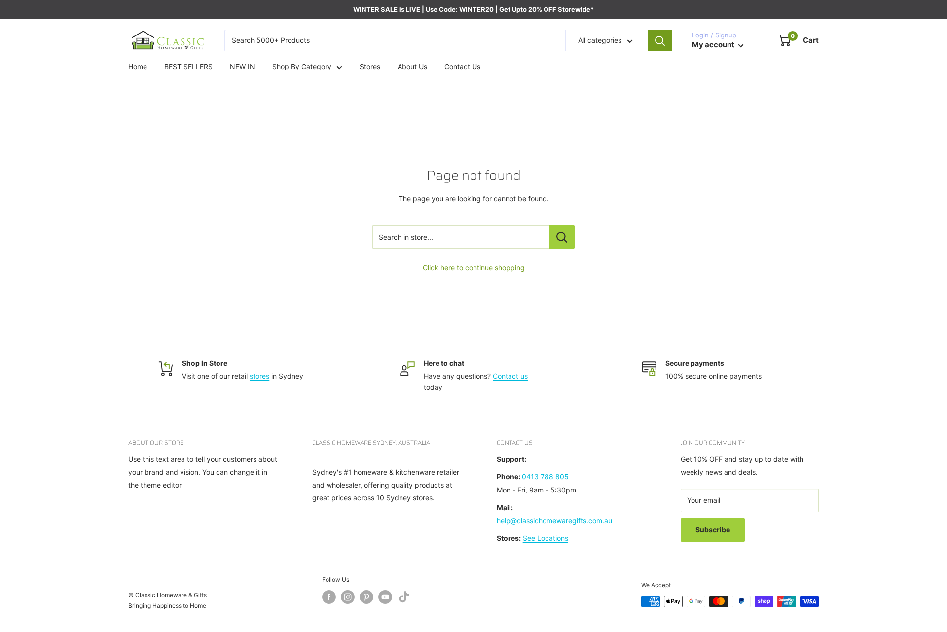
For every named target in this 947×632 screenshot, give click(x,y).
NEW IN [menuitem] (242, 67)
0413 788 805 (545, 476)
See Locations (545, 538)
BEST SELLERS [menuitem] (188, 67)
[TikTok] (404, 598)
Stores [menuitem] (370, 67)
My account (714, 45)
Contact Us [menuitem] (462, 67)
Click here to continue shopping (474, 267)
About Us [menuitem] (412, 67)
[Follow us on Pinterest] (366, 597)
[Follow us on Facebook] (329, 597)
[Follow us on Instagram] (348, 597)
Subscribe (712, 530)
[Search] (660, 40)
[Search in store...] (562, 237)
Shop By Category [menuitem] (301, 67)
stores (259, 376)
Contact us (510, 376)
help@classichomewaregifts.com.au (554, 520)
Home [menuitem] (137, 67)
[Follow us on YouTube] (385, 597)
